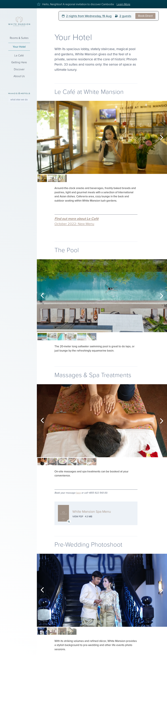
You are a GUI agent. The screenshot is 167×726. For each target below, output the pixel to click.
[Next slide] (161, 137)
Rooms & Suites (19, 38)
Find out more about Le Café (76, 218)
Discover (19, 69)
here (78, 492)
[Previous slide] (42, 137)
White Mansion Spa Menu (91, 511)
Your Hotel (19, 47)
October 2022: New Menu (74, 223)
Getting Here (19, 62)
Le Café (19, 55)
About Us (19, 76)
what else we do (19, 99)
